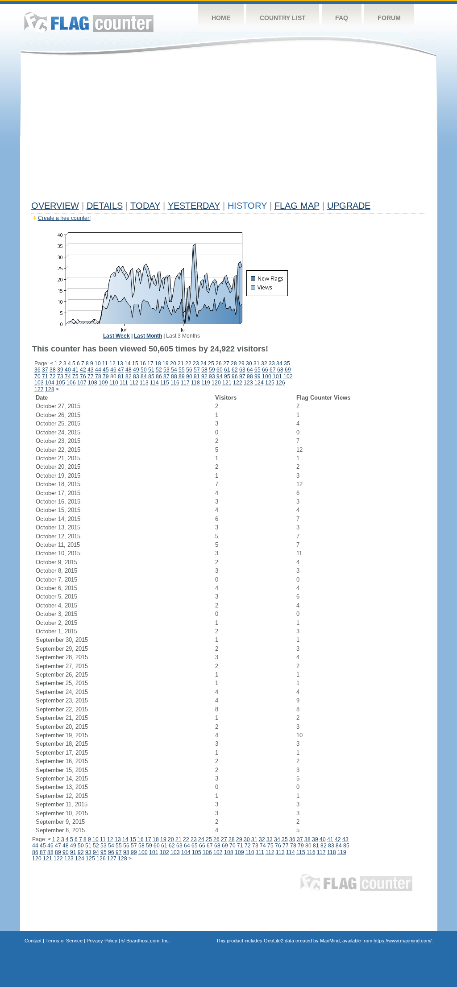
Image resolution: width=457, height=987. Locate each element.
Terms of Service (64, 940)
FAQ (341, 17)
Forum (389, 17)
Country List (283, 17)
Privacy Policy (102, 940)
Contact (33, 940)
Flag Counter (89, 22)
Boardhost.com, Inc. (148, 940)
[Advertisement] (228, 130)
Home (221, 17)
